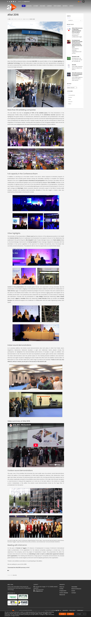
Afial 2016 (15, 575)
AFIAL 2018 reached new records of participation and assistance (77, 74)
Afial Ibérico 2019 (75, 56)
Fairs (34, 19)
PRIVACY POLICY (72, 610)
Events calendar (63, 593)
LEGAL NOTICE (65, 610)
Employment (62, 591)
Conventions (71, 95)
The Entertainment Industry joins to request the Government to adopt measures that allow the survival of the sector (77, 44)
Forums (70, 101)
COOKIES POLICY (80, 610)
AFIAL (10, 19)
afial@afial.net (26, 1)
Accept (62, 614)
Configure (78, 614)
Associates (74, 587)
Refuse (70, 614)
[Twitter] (12, 2)
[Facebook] (8, 2)
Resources (62, 594)
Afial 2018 (74, 64)
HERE (46, 613)
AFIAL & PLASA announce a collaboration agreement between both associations (77, 30)
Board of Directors (76, 589)
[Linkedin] (10, 2)
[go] (80, 20)
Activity (61, 589)
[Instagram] (14, 2)
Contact (73, 593)
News (69, 104)
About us (61, 587)
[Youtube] (16, 2)
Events (31, 19)
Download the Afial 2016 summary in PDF (18, 567)
